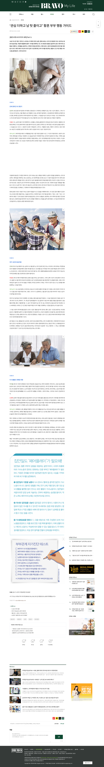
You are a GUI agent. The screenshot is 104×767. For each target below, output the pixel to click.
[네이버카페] (23, 2)
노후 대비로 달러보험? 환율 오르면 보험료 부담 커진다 (78, 589)
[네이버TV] (26, 2)
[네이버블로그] (12, 2)
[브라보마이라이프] (52, 5)
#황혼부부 (19, 619)
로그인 (85, 9)
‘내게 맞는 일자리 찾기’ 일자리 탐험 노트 (78, 582)
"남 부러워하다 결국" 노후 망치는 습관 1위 (81, 541)
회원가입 (90, 9)
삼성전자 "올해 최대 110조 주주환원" (19, 615)
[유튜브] (20, 2)
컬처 (63, 14)
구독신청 (62, 723)
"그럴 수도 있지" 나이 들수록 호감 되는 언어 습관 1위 (82, 555)
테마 (84, 14)
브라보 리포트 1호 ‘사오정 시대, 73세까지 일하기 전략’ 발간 (78, 609)
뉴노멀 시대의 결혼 (16, 609)
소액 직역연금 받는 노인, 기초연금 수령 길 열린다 (78, 596)
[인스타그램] (15, 2)
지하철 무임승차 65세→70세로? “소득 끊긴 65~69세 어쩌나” (38, 679)
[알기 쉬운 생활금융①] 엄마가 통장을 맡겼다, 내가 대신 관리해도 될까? (40, 707)
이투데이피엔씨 (34, 763)
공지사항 (56, 723)
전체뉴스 (21, 14)
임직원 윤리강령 (55, 757)
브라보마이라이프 (15, 20)
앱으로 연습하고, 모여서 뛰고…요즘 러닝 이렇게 (22, 631)
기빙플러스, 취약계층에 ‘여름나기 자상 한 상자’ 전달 (35, 689)
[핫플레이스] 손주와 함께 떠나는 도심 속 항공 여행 (22, 633)
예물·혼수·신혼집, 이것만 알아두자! (19, 613)
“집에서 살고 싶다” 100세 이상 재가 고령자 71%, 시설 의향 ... (82, 551)
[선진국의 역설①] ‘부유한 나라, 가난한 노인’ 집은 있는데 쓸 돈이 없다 (40, 698)
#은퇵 (25, 619)
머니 (74, 14)
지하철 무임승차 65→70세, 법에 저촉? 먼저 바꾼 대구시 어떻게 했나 (40, 670)
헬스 (42, 14)
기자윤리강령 (48, 757)
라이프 (52, 14)
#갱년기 (30, 619)
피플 (32, 14)
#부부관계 (37, 619)
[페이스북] (17, 2)
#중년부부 (13, 619)
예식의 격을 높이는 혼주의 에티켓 (19, 611)
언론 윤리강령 (43, 757)
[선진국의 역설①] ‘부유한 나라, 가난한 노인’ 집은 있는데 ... (82, 560)
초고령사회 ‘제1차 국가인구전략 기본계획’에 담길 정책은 (78, 603)
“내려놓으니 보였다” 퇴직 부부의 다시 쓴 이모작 (22, 629)
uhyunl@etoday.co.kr (20, 600)
